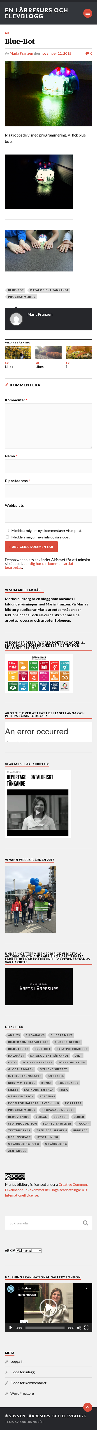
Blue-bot (16, 290)
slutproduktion (22, 1123)
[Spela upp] (11, 1327)
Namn (11, 456)
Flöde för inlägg (22, 1372)
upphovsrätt (19, 1137)
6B (7, 33)
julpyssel (56, 1075)
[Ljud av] (79, 1327)
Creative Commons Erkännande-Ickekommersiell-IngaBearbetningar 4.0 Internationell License (46, 1189)
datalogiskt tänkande (49, 290)
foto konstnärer (38, 1062)
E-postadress (17, 480)
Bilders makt (62, 1035)
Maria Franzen (21, 53)
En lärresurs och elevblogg (36, 13)
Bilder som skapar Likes (28, 1041)
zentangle (17, 1150)
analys (14, 1035)
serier (79, 1116)
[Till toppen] (87, 1407)
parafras (47, 1096)
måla (63, 1089)
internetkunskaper (25, 1075)
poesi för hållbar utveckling (33, 1103)
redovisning (19, 1116)
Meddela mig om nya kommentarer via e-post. (46, 530)
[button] (48, 1308)
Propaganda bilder (58, 1109)
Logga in (16, 1361)
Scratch (61, 1116)
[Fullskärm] (86, 1327)
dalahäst (16, 1055)
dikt (78, 1055)
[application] (48, 1307)
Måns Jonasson (21, 1096)
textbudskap (19, 1130)
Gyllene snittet (53, 1069)
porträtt (73, 1103)
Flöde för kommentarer (28, 1383)
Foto (12, 1062)
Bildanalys (35, 1035)
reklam (41, 1116)
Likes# (13, 1089)
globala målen (21, 1069)
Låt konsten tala (38, 1089)
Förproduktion (71, 1062)
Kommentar (16, 400)
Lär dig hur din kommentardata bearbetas (40, 565)
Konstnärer (68, 1082)
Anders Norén (32, 1421)
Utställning (47, 1137)
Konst (46, 1082)
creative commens (72, 1048)
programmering (22, 296)
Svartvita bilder (57, 1123)
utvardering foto (23, 1143)
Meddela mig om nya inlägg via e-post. (40, 537)
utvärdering (56, 1143)
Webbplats (14, 505)
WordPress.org (22, 1393)
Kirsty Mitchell (21, 1082)
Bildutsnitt (18, 1048)
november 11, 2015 (56, 53)
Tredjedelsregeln (51, 1130)
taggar (83, 1123)
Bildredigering (67, 1041)
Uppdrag (80, 1130)
